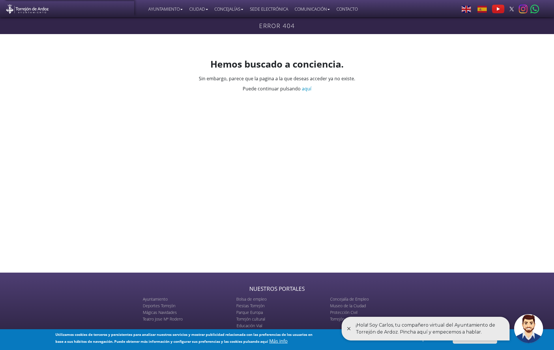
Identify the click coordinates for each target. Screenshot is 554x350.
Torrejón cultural (250, 319)
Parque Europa (249, 312)
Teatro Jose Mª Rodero (163, 319)
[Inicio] (27, 7)
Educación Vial (249, 325)
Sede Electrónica (269, 9)
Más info (278, 341)
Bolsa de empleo (251, 299)
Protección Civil (344, 312)
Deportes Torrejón (159, 305)
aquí (306, 88)
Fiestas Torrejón (250, 305)
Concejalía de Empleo (349, 299)
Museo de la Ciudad (348, 305)
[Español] (482, 9)
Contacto (347, 9)
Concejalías (227, 9)
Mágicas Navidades (160, 312)
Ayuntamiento (155, 299)
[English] (466, 9)
